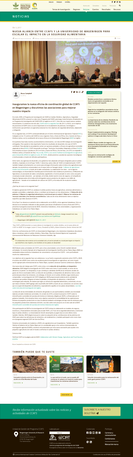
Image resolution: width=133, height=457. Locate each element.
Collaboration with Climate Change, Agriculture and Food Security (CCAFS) (47, 338)
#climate (58, 214)
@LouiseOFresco (36, 216)
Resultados (106, 9)
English (51, 2)
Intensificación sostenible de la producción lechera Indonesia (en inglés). (35, 305)
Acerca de (86, 5)
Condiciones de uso (99, 454)
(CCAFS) (23, 95)
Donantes (96, 5)
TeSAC (79, 148)
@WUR (33, 214)
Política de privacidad (113, 454)
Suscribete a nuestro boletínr (97, 411)
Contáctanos (110, 438)
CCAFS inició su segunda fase (49, 123)
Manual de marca (111, 444)
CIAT (79, 133)
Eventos (95, 9)
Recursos (117, 9)
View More (66, 395)
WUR (72, 138)
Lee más (115, 161)
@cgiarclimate (24, 214)
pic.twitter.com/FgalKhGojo (51, 216)
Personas (113, 5)
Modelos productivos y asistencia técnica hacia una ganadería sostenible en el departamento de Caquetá (102, 101)
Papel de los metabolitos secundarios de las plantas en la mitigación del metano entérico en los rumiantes (103, 111)
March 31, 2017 (40, 220)
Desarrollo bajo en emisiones (22, 38)
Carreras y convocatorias (110, 434)
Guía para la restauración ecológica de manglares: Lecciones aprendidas (101, 156)
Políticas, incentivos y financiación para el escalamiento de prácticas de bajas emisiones (59, 38)
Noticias (86, 9)
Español (67, 2)
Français (59, 2)
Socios (104, 5)
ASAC (26, 148)
